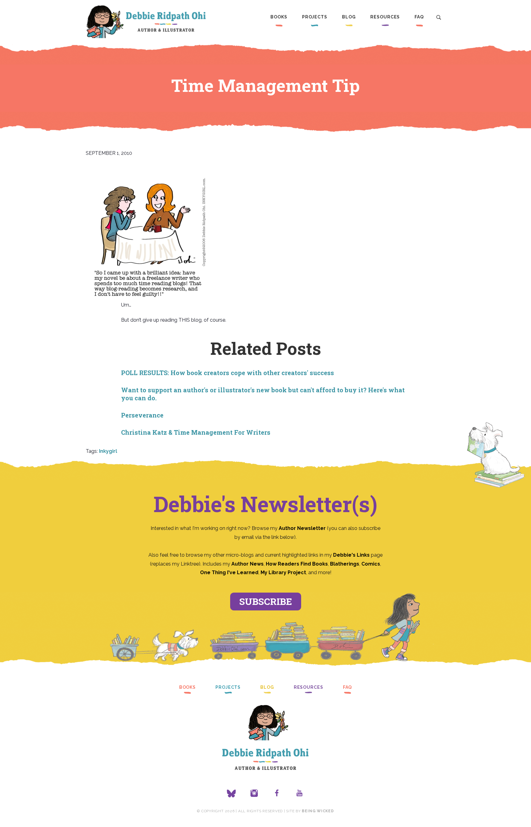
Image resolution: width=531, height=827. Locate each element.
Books (278, 16)
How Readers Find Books (297, 564)
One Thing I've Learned (229, 572)
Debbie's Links (351, 555)
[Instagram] (254, 794)
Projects (314, 16)
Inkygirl (108, 451)
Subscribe (265, 601)
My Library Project (283, 572)
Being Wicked (318, 811)
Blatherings (344, 564)
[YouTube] (299, 794)
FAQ (419, 16)
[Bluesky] (231, 794)
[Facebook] (276, 794)
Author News (247, 564)
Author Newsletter (303, 528)
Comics (370, 564)
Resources (385, 16)
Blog (349, 16)
